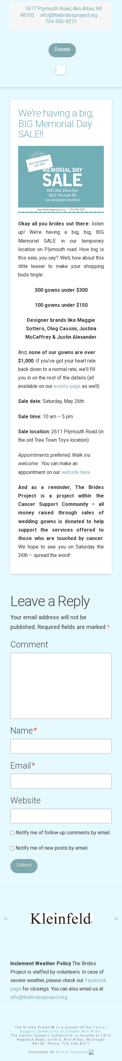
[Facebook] (56, 37)
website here (75, 472)
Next (116, 918)
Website (25, 801)
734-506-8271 (61, 21)
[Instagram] (66, 37)
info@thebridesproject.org (68, 15)
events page (67, 386)
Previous (6, 918)
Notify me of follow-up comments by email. (63, 833)
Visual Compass (72, 1052)
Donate (62, 49)
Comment (29, 645)
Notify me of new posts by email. (52, 848)
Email (22, 766)
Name (23, 731)
